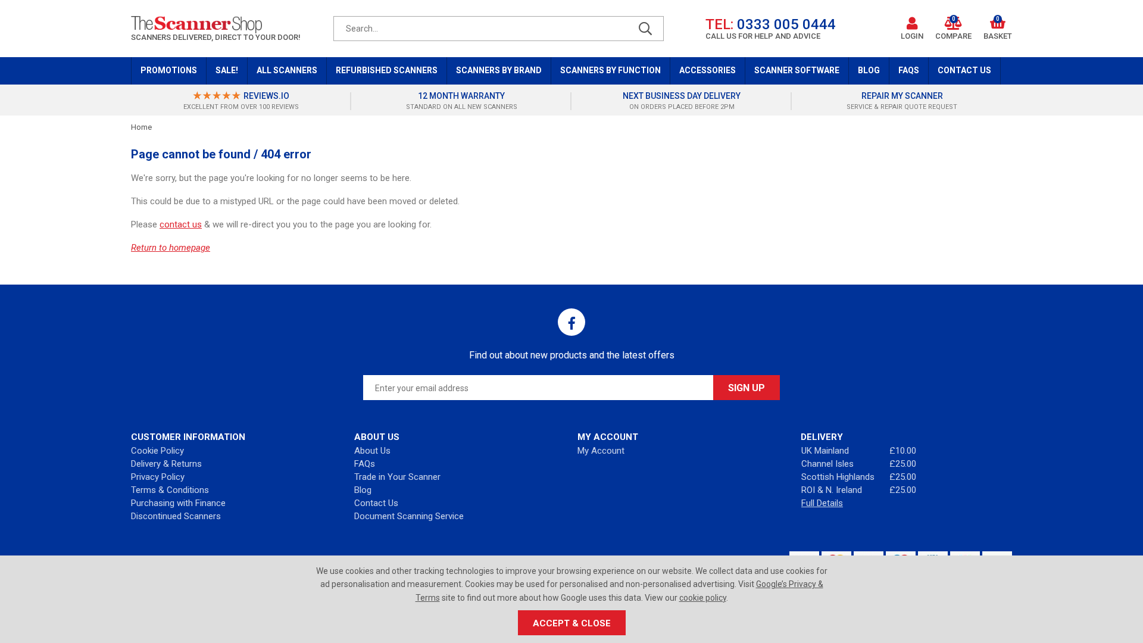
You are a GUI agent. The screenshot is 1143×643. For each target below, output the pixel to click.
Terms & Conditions (170, 490)
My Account (600, 450)
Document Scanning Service (409, 516)
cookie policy (702, 598)
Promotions (168, 70)
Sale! (227, 70)
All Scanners (287, 70)
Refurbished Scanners (387, 70)
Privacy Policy (158, 477)
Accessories (707, 70)
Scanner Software (796, 70)
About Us (372, 450)
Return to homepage (170, 247)
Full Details (822, 503)
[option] (241, 101)
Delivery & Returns (166, 463)
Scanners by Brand (499, 70)
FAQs (908, 70)
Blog (869, 70)
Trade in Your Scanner (397, 477)
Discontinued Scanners (176, 516)
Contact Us (964, 70)
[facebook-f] (571, 322)
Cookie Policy (157, 450)
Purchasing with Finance (178, 503)
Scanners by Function (610, 70)
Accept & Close (572, 623)
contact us (181, 224)
